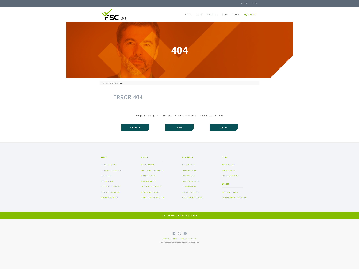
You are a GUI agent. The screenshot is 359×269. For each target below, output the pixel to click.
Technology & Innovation (152, 198)
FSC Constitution (189, 170)
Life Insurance (147, 165)
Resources (212, 15)
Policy (199, 15)
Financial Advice (148, 181)
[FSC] (119, 14)
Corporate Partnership (111, 170)
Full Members (107, 181)
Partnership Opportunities (234, 198)
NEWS (179, 128)
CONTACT (193, 239)
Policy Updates (228, 170)
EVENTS (224, 128)
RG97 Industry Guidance (192, 198)
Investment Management (152, 170)
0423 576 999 (189, 215)
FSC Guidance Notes (190, 181)
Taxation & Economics (151, 187)
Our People (106, 176)
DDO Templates (188, 165)
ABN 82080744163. (186, 242)
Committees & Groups (110, 192)
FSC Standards (188, 176)
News (225, 15)
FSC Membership (108, 165)
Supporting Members (110, 187)
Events (235, 15)
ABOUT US (135, 128)
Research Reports (190, 192)
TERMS (175, 239)
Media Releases (229, 165)
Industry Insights (230, 176)
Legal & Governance (150, 192)
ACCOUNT (166, 239)
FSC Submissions (189, 187)
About (188, 15)
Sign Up (244, 3)
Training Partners (109, 198)
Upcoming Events (230, 192)
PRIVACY (183, 239)
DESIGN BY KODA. (195, 242)
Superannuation (148, 176)
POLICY (144, 157)
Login (254, 3)
